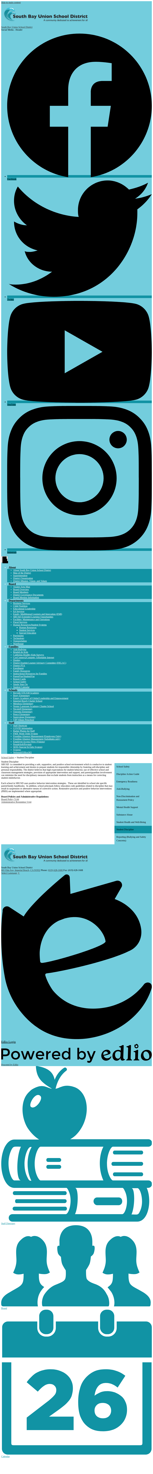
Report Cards (19, 679)
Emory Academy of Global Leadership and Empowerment (40, 698)
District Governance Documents (28, 595)
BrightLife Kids (20, 652)
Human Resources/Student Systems (30, 625)
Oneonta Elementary (23, 711)
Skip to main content (11, 2)
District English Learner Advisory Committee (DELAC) (39, 663)
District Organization (23, 578)
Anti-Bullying (19, 649)
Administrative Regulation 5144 (16, 802)
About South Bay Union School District (32, 570)
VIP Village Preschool (23, 719)
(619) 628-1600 (55, 870)
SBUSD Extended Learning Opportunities (33, 617)
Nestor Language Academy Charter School (33, 706)
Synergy (17, 749)
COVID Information (23, 728)
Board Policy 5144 (10, 799)
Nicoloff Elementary (22, 709)
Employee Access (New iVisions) (29, 741)
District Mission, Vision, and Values (30, 581)
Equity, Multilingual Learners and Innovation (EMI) (37, 614)
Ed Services (18, 611)
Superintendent (20, 575)
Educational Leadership (24, 608)
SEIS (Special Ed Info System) (27, 747)
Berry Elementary (21, 695)
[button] (12, 567)
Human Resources (27, 627)
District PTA (19, 665)
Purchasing (18, 635)
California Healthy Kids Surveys (28, 655)
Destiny (16, 660)
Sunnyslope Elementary (24, 717)
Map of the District (22, 573)
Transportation (20, 641)
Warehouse (18, 643)
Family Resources (21, 671)
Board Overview (21, 589)
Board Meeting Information (26, 597)
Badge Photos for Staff (24, 731)
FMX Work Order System (25, 733)
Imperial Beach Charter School (27, 701)
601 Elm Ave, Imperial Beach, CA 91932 (20, 870)
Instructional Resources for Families (30, 673)
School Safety (19, 681)
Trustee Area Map (21, 587)
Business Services (21, 603)
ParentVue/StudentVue (24, 676)
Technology (18, 638)
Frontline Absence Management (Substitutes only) (36, 739)
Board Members (20, 592)
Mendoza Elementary (23, 703)
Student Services (27, 630)
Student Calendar (21, 687)
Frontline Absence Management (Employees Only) (37, 736)
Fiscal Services (20, 622)
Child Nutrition (20, 606)
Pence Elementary (21, 714)
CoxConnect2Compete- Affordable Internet (33, 657)
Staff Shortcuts (20, 725)
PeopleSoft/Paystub (22, 744)
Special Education (27, 633)
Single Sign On (20, 684)
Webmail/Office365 (22, 752)
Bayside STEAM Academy (26, 693)
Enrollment (18, 668)
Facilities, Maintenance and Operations (31, 619)
